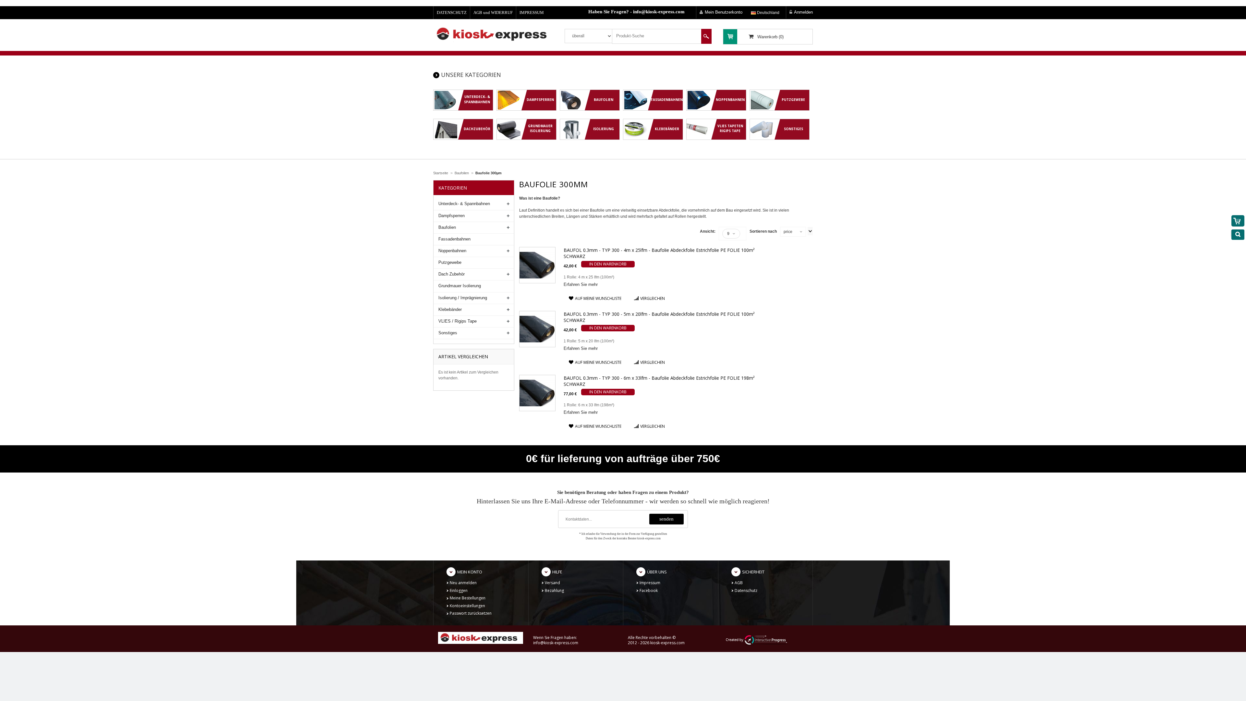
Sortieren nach (763, 231)
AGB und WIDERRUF (493, 12)
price (788, 231)
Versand (552, 582)
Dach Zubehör (451, 274)
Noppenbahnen (452, 250)
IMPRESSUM (531, 12)
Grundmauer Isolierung (459, 285)
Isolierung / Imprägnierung (462, 297)
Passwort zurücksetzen (471, 613)
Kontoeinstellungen (467, 606)
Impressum (650, 582)
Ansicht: (707, 231)
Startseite (440, 173)
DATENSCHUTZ (452, 12)
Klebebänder (450, 309)
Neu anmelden (463, 582)
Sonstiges (447, 332)
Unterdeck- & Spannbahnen (464, 203)
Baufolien (462, 173)
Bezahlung (554, 590)
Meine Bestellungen (467, 598)
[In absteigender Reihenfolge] (810, 231)
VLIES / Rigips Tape (457, 321)
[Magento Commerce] (494, 33)
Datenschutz (746, 590)
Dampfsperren (451, 215)
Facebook (649, 590)
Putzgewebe (449, 262)
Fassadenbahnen (454, 239)
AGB (739, 582)
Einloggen (459, 590)
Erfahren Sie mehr (581, 284)
